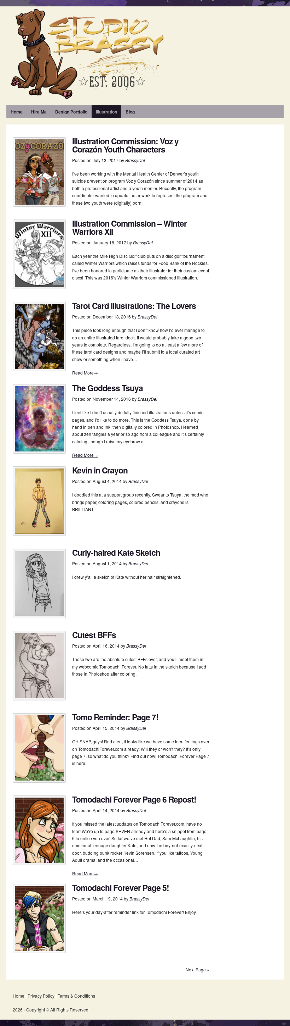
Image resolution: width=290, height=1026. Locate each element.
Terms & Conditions (76, 996)
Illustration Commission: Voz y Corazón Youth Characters (125, 145)
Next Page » (197, 969)
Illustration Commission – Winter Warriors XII (129, 227)
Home (17, 112)
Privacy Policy (41, 996)
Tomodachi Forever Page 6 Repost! (134, 799)
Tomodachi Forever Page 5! (120, 887)
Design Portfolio (71, 112)
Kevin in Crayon (100, 470)
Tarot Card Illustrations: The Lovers (134, 305)
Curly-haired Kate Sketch (116, 552)
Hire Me (39, 112)
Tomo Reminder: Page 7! (115, 717)
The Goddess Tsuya (107, 388)
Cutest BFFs (94, 634)
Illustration (106, 112)
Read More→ (85, 373)
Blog (130, 112)
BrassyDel (135, 160)
